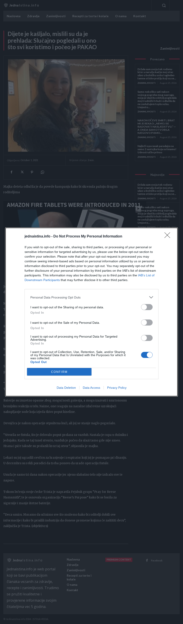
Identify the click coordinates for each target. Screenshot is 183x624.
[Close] (168, 236)
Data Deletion (66, 387)
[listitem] (91, 297)
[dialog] (91, 312)
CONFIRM (59, 372)
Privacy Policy (117, 387)
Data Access (91, 387)
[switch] (147, 307)
